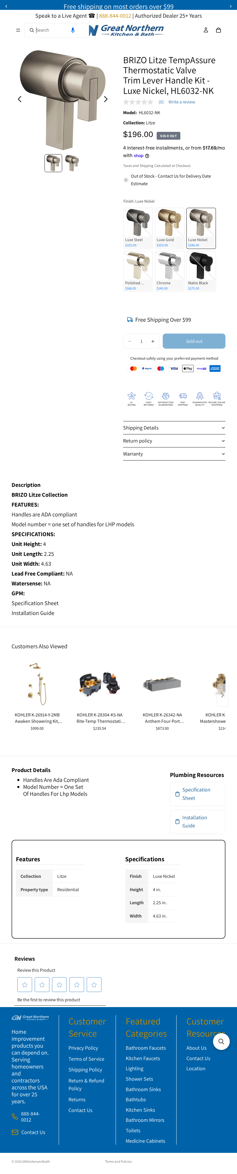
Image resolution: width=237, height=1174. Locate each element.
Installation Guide (33, 613)
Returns (76, 1099)
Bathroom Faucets (146, 1047)
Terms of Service (86, 1058)
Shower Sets (139, 1078)
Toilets (133, 1130)
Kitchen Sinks (140, 1109)
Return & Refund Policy (86, 1084)
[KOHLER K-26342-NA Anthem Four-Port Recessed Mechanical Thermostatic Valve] (162, 684)
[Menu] (18, 30)
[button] (73, 30)
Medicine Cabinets (145, 1140)
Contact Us (33, 1132)
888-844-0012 (30, 1116)
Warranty (133, 453)
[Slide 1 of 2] (53, 163)
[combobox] (57, 30)
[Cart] (218, 30)
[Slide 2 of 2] (72, 163)
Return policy (137, 440)
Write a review (182, 102)
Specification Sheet (35, 603)
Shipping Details (140, 427)
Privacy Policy (83, 1047)
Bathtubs (136, 1099)
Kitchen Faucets (143, 1058)
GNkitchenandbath (36, 1161)
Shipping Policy (85, 1069)
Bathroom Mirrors (145, 1120)
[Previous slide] (6, 6)
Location (195, 1068)
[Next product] (222, 695)
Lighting (134, 1068)
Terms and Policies (118, 1161)
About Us (196, 1047)
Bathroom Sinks (143, 1089)
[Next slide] (230, 6)
